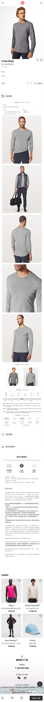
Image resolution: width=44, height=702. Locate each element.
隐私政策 (19, 687)
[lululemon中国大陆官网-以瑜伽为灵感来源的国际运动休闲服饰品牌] (22, 3)
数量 (3, 83)
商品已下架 (36, 698)
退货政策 (32, 687)
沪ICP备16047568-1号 (8, 687)
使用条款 (25, 687)
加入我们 (25, 674)
